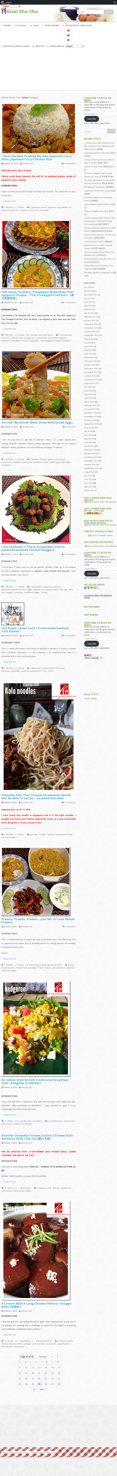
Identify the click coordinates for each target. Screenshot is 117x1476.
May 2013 (88, 483)
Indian (16, 1124)
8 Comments (70, 426)
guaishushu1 (7, 1124)
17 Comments (70, 302)
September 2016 (91, 335)
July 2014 (88, 431)
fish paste (60, 668)
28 (39, 1378)
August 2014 (89, 427)
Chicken (35, 459)
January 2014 (89, 453)
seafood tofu (36, 671)
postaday (44, 210)
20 (33, 1373)
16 (52, 1367)
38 (59, 1384)
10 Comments (70, 554)
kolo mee (34, 834)
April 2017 (88, 309)
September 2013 (91, 468)
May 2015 (88, 394)
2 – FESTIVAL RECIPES (51, 25)
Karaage (63, 589)
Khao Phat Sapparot (57, 338)
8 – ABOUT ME (38, 46)
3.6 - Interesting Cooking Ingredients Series (44, 965)
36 (46, 1384)
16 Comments (70, 163)
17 (59, 1367)
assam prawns (7, 967)
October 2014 (90, 420)
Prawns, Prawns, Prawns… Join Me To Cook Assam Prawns (37, 920)
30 (52, 1378)
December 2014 (91, 413)
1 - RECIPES (8, 207)
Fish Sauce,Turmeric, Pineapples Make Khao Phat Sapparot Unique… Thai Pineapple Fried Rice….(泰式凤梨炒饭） (37, 295)
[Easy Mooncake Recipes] (100, 546)
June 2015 (88, 390)
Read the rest (10, 201)
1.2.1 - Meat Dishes (23, 1188)
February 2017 (90, 317)
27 (33, 1378)
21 (39, 1373)
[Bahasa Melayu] (75, 40)
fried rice (5, 338)
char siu (56, 1188)
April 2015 (88, 398)
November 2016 (91, 328)
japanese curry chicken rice (60, 207)
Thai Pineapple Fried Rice (51, 340)
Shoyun (44, 592)
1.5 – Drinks (34, 25)
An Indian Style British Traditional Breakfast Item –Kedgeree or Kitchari (34, 1081)
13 (33, 1367)
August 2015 (89, 383)
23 (52, 1373)
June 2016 (88, 346)
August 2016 (89, 339)
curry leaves (60, 459)
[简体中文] (75, 30)
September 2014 (91, 424)
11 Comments (70, 635)
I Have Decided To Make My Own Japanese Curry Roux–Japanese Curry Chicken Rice (36, 157)
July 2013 (88, 475)
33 (26, 1384)
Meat (25, 462)
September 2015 (91, 379)
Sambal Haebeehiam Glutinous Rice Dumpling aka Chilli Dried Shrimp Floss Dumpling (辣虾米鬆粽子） (99, 221)
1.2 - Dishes (19, 207)
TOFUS (51, 671)
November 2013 (91, 461)
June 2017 (88, 302)
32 (19, 1384)
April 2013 (88, 486)
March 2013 (89, 490)
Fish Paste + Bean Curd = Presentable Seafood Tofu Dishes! (35, 629)
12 (26, 1367)
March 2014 (89, 446)
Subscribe (91, 118)
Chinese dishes (47, 459)
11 (19, 1367)
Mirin (71, 589)
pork (30, 462)
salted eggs (65, 462)
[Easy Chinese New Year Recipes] (100, 501)
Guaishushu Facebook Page (98, 596)
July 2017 (88, 298)
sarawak (51, 834)
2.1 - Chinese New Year (42, 1341)
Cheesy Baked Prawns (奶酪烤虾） (99, 241)
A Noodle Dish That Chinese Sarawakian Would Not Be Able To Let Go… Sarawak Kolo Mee (36, 796)
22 (46, 1373)
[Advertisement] (58, 70)
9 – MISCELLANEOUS (55, 46)
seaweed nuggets (32, 592)
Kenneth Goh (27, 163)
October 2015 (90, 376)
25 (19, 1378)
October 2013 (90, 464)
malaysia (17, 462)
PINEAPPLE (6, 340)
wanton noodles (8, 837)
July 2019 (88, 287)
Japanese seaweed (52, 586)
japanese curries (39, 207)
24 (59, 1373)
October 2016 (90, 331)
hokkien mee (21, 967)
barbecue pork (45, 1188)
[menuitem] (115, 2)
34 (33, 1384)
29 (46, 1378)
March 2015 (89, 401)
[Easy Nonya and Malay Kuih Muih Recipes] (100, 524)
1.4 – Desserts (20, 25)
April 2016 (88, 353)
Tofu (45, 671)
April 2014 (88, 442)
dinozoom (50, 1452)
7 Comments (70, 926)
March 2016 (89, 357)
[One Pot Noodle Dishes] (100, 535)
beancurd (36, 668)
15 (46, 1367)
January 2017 (89, 320)
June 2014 (88, 435)
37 (52, 1384)
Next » (43, 1389)
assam (71, 965)
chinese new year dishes (12, 1343)
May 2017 (88, 305)
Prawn (46, 462)
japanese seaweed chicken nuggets (17, 589)
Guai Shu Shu (22, 11)
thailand (66, 340)
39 (34, 1389)
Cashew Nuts (66, 335)
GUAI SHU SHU (16, 338)
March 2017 (89, 313)
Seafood (25, 671)
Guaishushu (29, 338)
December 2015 (91, 368)
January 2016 (89, 365)
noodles (42, 834)
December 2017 (91, 294)
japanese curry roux (10, 210)
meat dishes (19, 1346)
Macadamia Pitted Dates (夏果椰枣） (100, 187)
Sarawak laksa (58, 967)
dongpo (27, 1343)
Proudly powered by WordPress (15, 1452)
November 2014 (91, 416)
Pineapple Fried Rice (20, 340)
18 (19, 1373)
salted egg (54, 462)
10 (58, 1362)
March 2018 (89, 291)
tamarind (70, 967)
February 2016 (90, 361)
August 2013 (89, 472)
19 (26, 1373)
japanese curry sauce (29, 210)
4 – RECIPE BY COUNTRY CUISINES (15, 46)
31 (59, 1378)
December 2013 (91, 457)
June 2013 (88, 479)
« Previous (42, 1356)
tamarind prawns (8, 970)
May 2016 (88, 350)
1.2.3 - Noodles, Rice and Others (39, 335)
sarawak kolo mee (64, 834)
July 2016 (88, 342)
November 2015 (91, 372)
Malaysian (5, 671)
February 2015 (90, 405)
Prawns (48, 967)
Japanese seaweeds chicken (46, 589)
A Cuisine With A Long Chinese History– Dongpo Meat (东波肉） (36, 1305)
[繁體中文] (75, 35)
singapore (5, 465)
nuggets (9, 592)
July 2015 (88, 387)
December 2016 (91, 324)
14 (39, 1367)
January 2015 (89, 409)
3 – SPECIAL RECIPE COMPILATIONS (77, 25)
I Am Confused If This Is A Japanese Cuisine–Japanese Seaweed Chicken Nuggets (33, 548)
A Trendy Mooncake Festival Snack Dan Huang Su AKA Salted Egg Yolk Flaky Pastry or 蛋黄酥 (99, 146)
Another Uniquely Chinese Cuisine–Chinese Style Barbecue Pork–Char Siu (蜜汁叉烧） (37, 1136)
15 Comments (70, 802)
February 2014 (90, 449)
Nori (3, 592)
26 (26, 1378)
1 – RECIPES (6, 25)
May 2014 (88, 438)
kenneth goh (41, 338)
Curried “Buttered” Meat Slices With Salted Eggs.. (37, 422)
